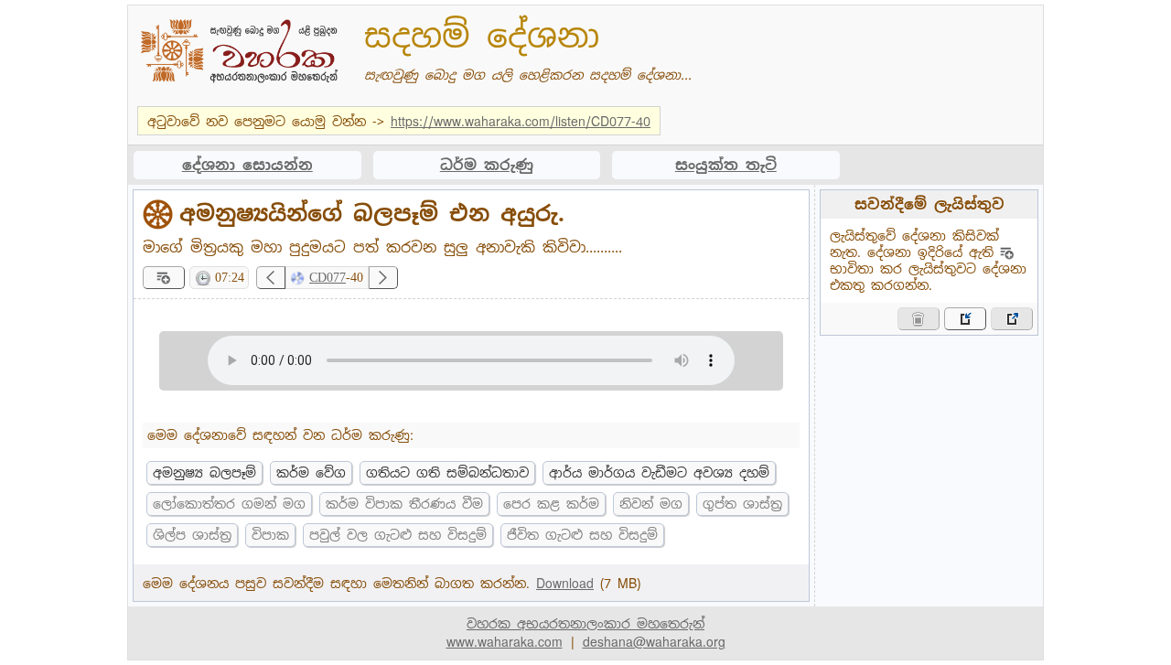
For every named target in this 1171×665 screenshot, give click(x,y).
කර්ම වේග (311, 473)
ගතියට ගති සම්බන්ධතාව (447, 473)
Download (565, 583)
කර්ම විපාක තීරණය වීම (404, 504)
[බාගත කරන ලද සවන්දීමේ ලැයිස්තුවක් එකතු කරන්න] (965, 318)
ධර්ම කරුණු (486, 165)
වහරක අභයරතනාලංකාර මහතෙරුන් (585, 624)
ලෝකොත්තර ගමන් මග (229, 504)
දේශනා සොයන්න (247, 165)
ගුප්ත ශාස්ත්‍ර (742, 504)
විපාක (270, 535)
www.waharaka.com (504, 642)
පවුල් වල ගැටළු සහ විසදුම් (398, 535)
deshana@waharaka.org (654, 642)
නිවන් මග (650, 504)
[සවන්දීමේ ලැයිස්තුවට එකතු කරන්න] (164, 277)
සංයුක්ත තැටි (726, 165)
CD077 (327, 277)
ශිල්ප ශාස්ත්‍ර (192, 535)
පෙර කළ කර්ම (551, 504)
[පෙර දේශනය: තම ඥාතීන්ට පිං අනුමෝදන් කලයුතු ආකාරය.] (270, 277)
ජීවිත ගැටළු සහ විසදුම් (582, 535)
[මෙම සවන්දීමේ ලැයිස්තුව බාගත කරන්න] (1012, 318)
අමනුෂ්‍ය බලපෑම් (204, 473)
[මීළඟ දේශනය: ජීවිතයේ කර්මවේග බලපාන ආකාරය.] (383, 277)
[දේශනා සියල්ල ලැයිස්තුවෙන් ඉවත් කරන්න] (918, 318)
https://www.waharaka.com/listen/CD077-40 (520, 121)
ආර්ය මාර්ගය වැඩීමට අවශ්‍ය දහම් (659, 473)
